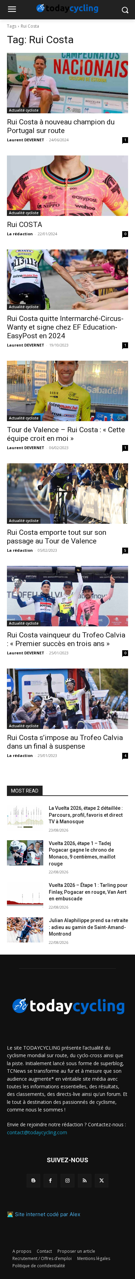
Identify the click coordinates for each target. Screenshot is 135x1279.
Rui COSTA (24, 224)
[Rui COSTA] (67, 185)
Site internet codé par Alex (47, 1214)
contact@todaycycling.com (37, 1132)
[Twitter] (101, 1180)
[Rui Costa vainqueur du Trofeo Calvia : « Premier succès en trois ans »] (67, 596)
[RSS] (84, 1180)
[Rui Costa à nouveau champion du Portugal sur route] (67, 83)
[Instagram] (67, 1180)
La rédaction (20, 233)
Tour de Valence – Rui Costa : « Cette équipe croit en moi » (66, 434)
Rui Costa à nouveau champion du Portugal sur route (61, 126)
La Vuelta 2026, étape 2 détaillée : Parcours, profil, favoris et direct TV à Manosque (86, 814)
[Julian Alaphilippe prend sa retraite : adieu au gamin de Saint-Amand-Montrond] (25, 930)
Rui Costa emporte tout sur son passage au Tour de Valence (56, 536)
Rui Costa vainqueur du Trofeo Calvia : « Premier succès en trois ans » (66, 639)
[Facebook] (50, 1180)
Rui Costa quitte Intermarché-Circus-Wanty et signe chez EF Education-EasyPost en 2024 (65, 327)
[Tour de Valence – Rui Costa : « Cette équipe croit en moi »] (67, 391)
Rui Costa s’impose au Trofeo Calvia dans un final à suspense (65, 741)
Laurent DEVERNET (25, 139)
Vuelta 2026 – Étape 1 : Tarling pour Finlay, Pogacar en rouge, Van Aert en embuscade (88, 891)
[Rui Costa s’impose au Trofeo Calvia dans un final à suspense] (67, 699)
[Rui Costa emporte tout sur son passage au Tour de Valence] (67, 493)
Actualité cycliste (23, 110)
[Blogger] (33, 1180)
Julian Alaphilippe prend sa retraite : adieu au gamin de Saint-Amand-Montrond (88, 927)
